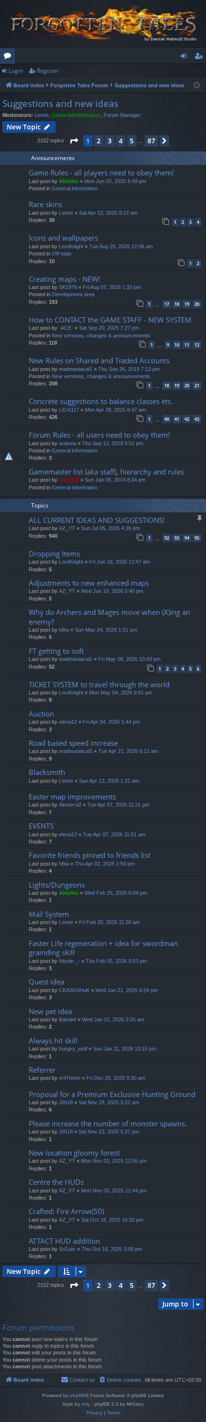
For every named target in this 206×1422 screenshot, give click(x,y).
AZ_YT (67, 528)
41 (176, 419)
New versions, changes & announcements (101, 335)
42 (186, 419)
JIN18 (66, 1102)
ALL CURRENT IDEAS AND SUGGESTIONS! (97, 520)
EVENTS (41, 826)
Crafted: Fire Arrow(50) (66, 1211)
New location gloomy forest (74, 1152)
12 (197, 345)
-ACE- (66, 328)
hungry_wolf (73, 1049)
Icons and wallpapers (63, 238)
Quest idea (46, 981)
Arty (85, 1404)
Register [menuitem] (200, 57)
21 (197, 385)
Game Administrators (76, 115)
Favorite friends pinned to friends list (89, 855)
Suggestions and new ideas (60, 103)
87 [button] (151, 140)
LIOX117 (69, 410)
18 (176, 304)
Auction (41, 713)
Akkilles (69, 181)
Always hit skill (53, 1040)
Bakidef (67, 1019)
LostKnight (71, 246)
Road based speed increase (73, 743)
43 (197, 419)
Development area (73, 294)
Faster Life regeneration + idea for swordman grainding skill (103, 947)
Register (48, 71)
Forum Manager (122, 115)
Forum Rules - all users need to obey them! (99, 434)
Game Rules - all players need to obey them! (101, 172)
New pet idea (50, 1011)
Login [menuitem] (185, 57)
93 (176, 538)
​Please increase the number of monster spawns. (108, 1123)
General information (74, 188)
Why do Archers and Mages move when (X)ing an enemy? (109, 616)
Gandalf (69, 480)
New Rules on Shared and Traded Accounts (99, 360)
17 (166, 304)
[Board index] (103, 24)
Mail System (49, 914)
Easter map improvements (72, 796)
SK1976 (68, 287)
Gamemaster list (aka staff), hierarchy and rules (106, 471)
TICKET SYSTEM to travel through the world (99, 684)
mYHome (69, 1078)
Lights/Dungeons (57, 885)
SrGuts (67, 1249)
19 (186, 304)
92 (166, 538)
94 (186, 538)
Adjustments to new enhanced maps (89, 583)
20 (197, 304)
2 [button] (99, 140)
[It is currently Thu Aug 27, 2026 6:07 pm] (197, 85)
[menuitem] (119, 1380)
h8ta (64, 630)
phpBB (77, 1395)
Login (16, 71)
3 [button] (110, 140)
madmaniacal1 (75, 369)
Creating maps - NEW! (64, 279)
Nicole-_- (69, 961)
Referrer (42, 1070)
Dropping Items (54, 553)
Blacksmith (47, 772)
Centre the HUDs (56, 1182)
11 (186, 345)
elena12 (68, 722)
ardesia (67, 443)
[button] (74, 141)
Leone (41, 115)
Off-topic (62, 253)
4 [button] (121, 140)
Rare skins (45, 204)
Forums (9, 57)
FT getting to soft (56, 651)
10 (176, 345)
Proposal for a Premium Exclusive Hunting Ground (112, 1094)
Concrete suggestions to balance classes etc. (101, 401)
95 (197, 538)
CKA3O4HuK (74, 990)
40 (166, 419)
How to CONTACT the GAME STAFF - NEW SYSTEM (110, 319)
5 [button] (132, 140)
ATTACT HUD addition (64, 1241)
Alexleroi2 (70, 805)
